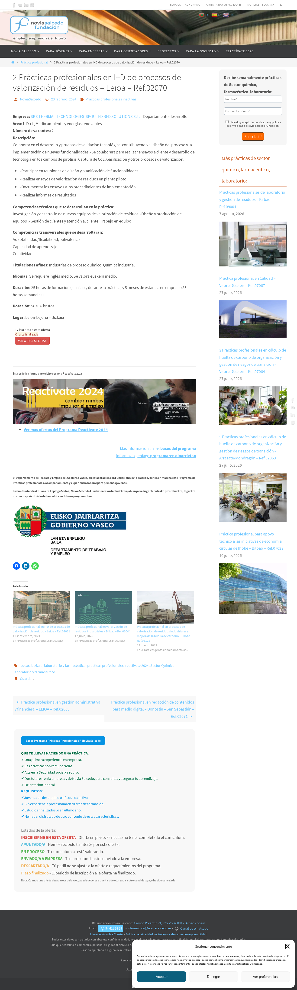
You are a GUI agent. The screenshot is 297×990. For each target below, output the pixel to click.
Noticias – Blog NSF (260, 4)
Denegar (213, 977)
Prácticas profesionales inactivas (111, 99)
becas (25, 665)
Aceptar (162, 977)
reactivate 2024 (137, 665)
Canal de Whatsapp (194, 928)
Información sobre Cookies (106, 934)
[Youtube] (20, 5)
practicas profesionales (105, 665)
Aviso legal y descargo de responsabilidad (181, 934)
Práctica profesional (34, 62)
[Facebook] (14, 5)
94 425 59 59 (113, 928)
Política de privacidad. (140, 934)
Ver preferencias (265, 977)
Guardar (26, 678)
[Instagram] (32, 5)
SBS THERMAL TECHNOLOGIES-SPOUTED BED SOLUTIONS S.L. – (86, 116)
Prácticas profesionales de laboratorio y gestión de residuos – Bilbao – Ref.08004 (252, 199)
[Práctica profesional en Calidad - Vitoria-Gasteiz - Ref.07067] (253, 334)
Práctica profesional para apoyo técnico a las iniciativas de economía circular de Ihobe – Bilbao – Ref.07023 (251, 541)
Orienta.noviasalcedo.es (223, 4)
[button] (287, 946)
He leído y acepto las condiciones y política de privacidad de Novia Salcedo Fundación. (253, 124)
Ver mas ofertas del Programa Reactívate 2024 (66, 429)
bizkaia (36, 665)
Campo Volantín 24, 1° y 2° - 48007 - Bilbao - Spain (169, 923)
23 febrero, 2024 (63, 99)
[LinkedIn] (26, 5)
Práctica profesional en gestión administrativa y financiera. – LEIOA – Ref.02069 (57, 705)
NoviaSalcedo (30, 99)
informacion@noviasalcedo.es (149, 928)
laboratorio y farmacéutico (65, 665)
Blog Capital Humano (185, 4)
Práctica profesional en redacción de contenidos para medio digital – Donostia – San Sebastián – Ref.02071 (152, 709)
